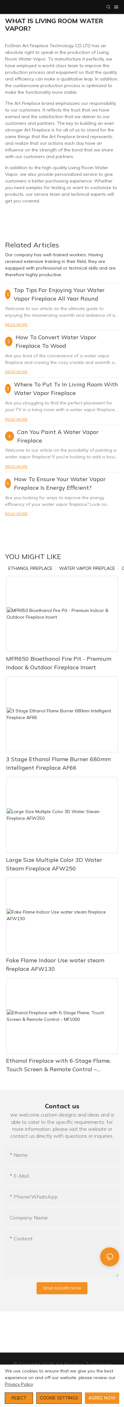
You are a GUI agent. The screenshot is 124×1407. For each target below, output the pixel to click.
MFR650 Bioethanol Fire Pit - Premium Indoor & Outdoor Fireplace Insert (58, 663)
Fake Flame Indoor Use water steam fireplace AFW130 (55, 964)
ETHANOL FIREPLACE (30, 568)
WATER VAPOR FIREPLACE (87, 568)
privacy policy (19, 1384)
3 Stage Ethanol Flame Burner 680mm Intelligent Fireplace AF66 (58, 763)
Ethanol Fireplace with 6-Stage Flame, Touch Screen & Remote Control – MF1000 (58, 1065)
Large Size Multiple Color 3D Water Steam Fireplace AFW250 (54, 864)
